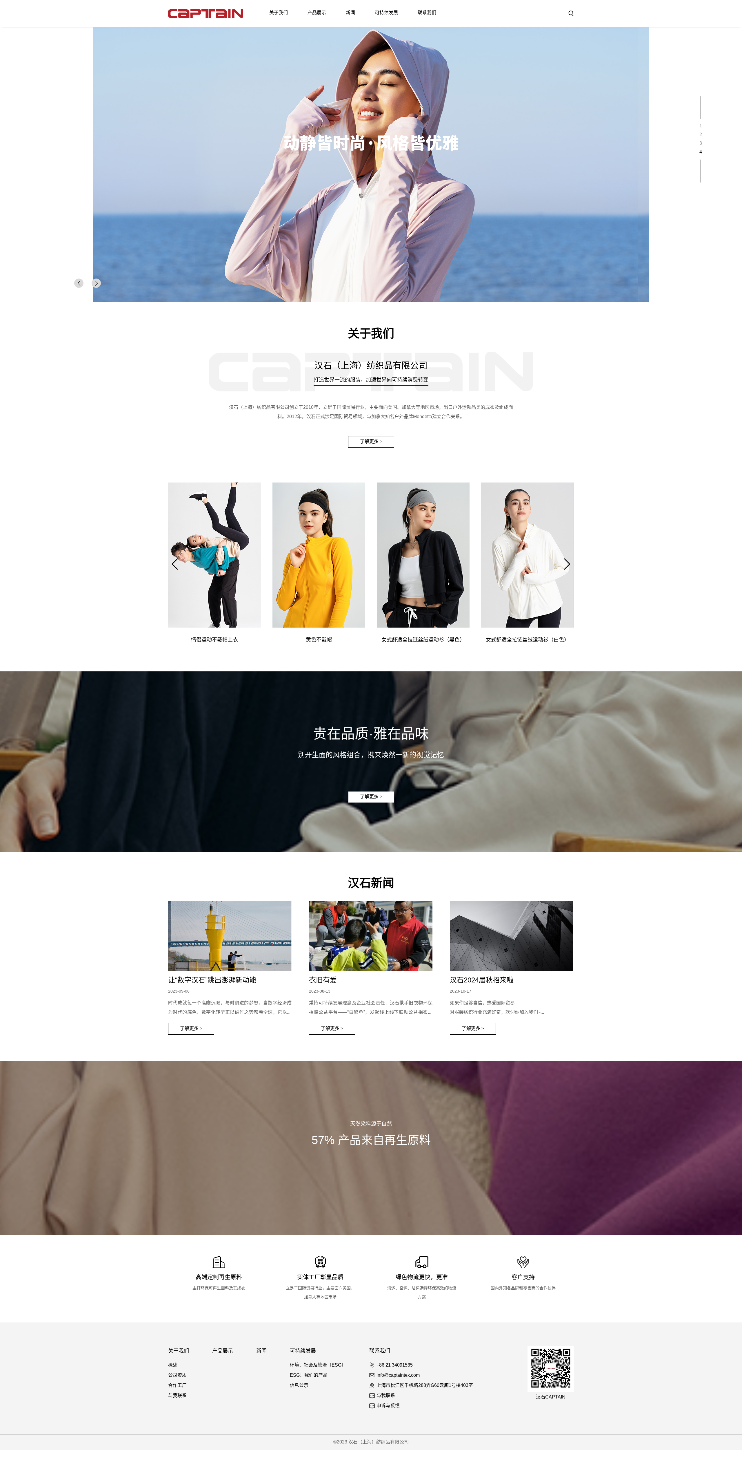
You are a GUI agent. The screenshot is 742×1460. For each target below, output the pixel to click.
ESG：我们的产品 (309, 1375)
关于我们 (278, 12)
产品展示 (317, 12)
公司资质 (177, 1375)
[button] (96, 283)
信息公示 (299, 1385)
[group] (371, 164)
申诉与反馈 (388, 1405)
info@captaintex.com (398, 1375)
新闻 (350, 12)
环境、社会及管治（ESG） (318, 1365)
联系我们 (427, 12)
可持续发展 (386, 12)
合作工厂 (177, 1385)
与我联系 (177, 1395)
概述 (172, 1365)
